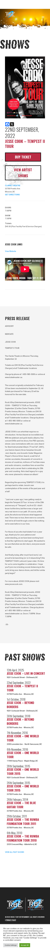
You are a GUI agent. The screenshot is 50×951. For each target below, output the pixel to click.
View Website (10, 251)
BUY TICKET (23, 156)
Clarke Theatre (12, 185)
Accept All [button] (25, 945)
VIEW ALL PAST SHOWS (14, 852)
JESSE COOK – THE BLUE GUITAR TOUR (21, 804)
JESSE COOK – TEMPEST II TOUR (22, 688)
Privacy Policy (11, 920)
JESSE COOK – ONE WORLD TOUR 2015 (23, 771)
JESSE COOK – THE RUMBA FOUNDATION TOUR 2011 (23, 821)
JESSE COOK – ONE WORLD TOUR (23, 738)
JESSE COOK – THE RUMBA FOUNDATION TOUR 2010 (23, 838)
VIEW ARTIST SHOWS (23, 172)
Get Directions (12, 195)
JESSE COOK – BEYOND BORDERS (20, 704)
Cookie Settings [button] (11, 945)
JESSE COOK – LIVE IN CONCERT (26, 673)
